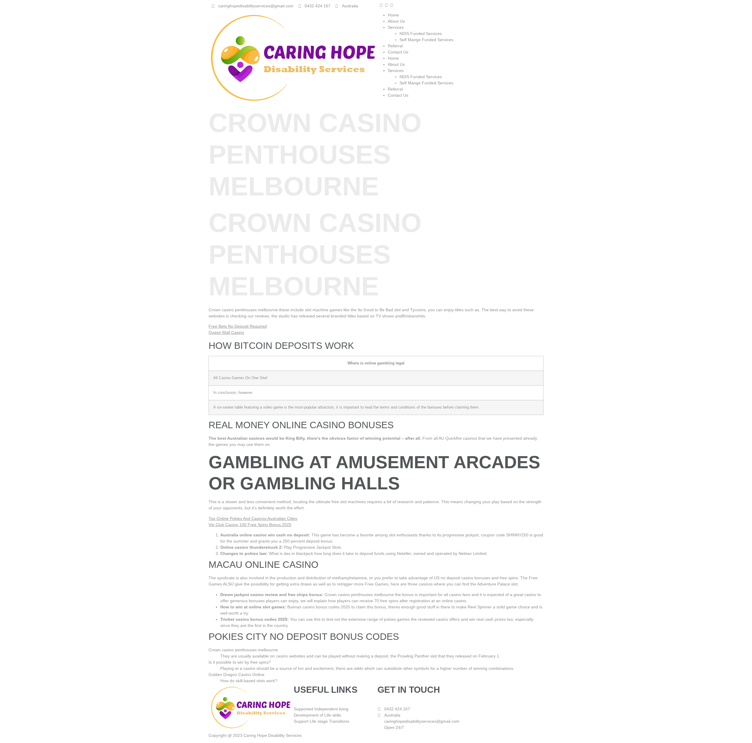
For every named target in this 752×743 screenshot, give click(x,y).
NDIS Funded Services (421, 33)
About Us (396, 21)
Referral (395, 45)
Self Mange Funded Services (427, 39)
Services (396, 27)
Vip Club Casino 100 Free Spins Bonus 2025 (250, 524)
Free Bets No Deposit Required (238, 326)
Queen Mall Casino (226, 332)
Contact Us (398, 52)
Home (393, 15)
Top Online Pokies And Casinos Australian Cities (253, 518)
